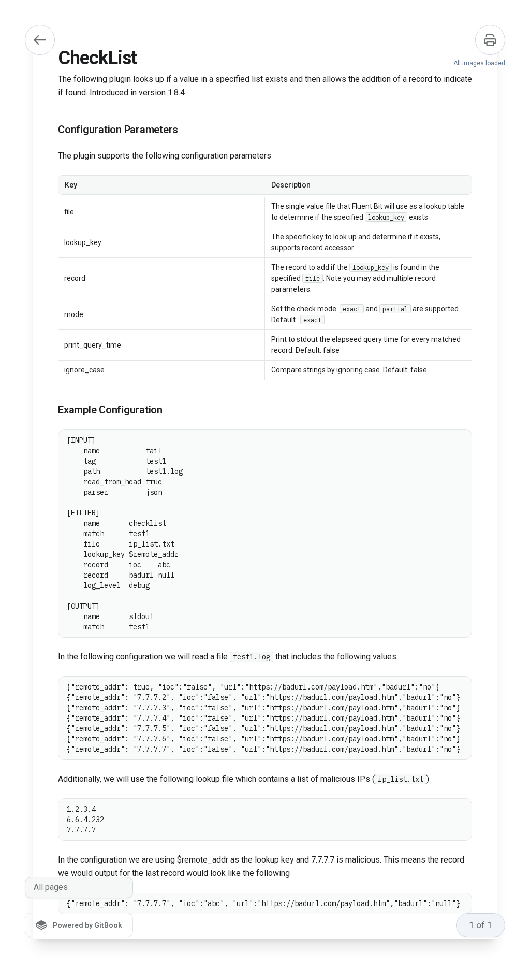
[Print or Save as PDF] (490, 40)
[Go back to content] (40, 40)
